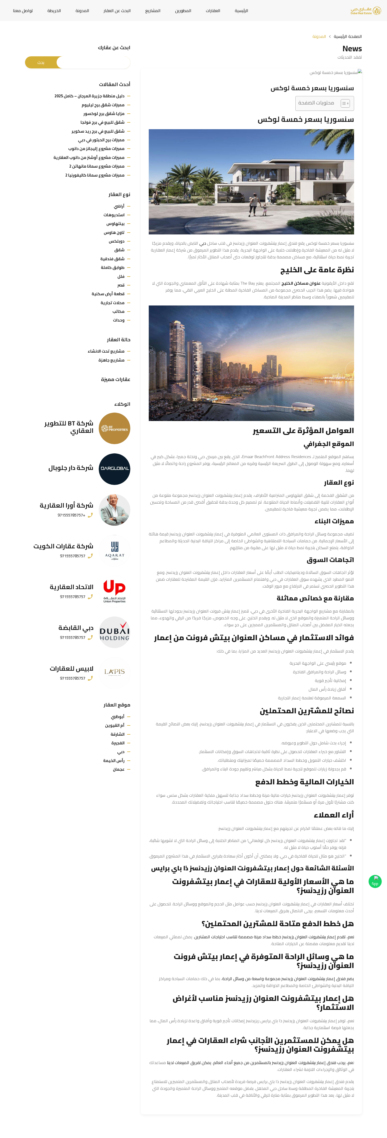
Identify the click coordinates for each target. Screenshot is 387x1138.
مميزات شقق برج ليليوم (103, 105)
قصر (121, 285)
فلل (121, 276)
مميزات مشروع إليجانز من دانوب (96, 148)
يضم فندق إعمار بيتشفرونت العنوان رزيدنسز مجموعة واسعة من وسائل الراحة (288, 978)
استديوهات (114, 215)
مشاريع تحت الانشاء (106, 351)
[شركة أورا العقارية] (114, 510)
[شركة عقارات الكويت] (114, 551)
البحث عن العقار (117, 10)
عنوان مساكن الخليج (301, 283)
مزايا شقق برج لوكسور (104, 113)
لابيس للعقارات (71, 668)
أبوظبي (118, 716)
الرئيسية (241, 10)
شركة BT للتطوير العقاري (68, 427)
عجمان (119, 769)
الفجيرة (118, 743)
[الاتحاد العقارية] (114, 591)
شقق (119, 250)
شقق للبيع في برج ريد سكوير (98, 131)
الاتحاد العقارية (71, 587)
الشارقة (118, 734)
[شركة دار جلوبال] (114, 469)
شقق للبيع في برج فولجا (103, 122)
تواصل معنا (23, 10)
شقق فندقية (112, 259)
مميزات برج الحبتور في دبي (101, 140)
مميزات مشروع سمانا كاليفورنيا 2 (95, 175)
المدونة (82, 10)
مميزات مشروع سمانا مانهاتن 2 (97, 166)
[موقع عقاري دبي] (366, 10)
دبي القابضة (75, 628)
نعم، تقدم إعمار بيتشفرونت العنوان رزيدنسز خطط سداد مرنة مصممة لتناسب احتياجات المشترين (274, 937)
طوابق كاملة (113, 267)
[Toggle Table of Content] (343, 103)
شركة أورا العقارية (66, 505)
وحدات (119, 320)
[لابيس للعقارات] (114, 673)
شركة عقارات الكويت (63, 546)
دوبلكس (117, 241)
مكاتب (118, 311)
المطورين (183, 10)
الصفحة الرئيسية (348, 36)
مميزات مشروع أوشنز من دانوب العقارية (89, 157)
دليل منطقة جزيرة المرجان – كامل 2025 (89, 96)
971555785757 (72, 556)
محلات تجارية (113, 303)
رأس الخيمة (114, 760)
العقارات (213, 10)
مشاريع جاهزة (111, 360)
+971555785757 (71, 515)
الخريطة (54, 10)
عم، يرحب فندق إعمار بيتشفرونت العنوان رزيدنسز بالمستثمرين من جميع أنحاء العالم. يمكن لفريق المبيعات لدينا (260, 1062)
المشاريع (153, 10)
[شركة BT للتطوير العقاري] (114, 428)
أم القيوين (115, 725)
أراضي (119, 206)
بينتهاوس (115, 223)
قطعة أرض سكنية (108, 294)
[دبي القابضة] (114, 632)
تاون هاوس (114, 232)
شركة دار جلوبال (70, 468)
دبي (202, 243)
